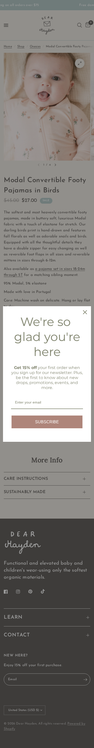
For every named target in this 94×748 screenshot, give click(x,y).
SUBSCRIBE (47, 422)
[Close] (85, 312)
